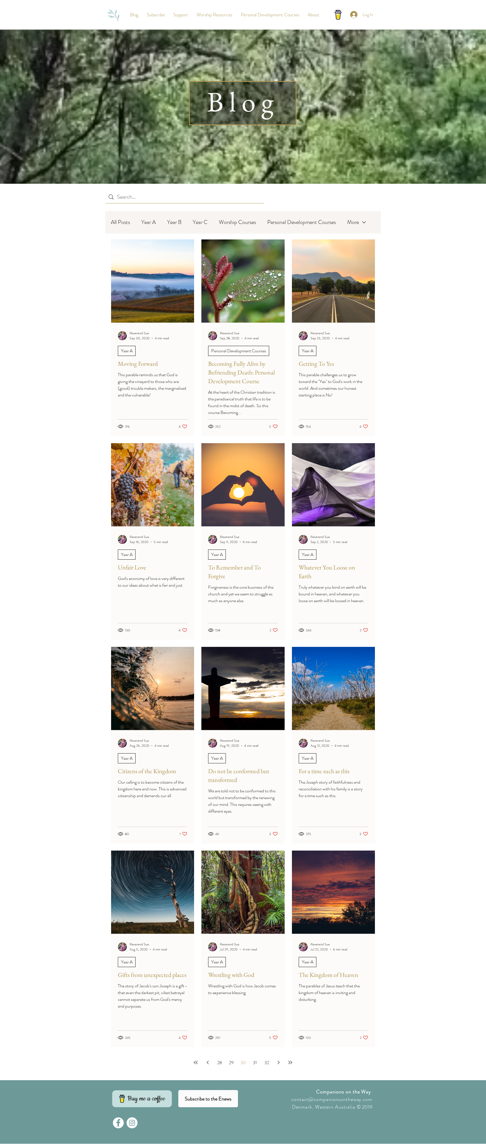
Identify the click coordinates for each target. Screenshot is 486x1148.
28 (219, 1062)
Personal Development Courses (301, 222)
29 (231, 1062)
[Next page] (278, 1062)
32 (266, 1062)
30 (243, 1062)
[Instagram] (132, 1122)
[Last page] (290, 1062)
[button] (156, 15)
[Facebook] (118, 1122)
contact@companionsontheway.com (331, 1099)
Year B (174, 222)
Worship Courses (237, 222)
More (353, 222)
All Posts (120, 222)
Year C (200, 222)
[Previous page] (207, 1062)
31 (255, 1062)
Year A (148, 222)
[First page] (196, 1062)
